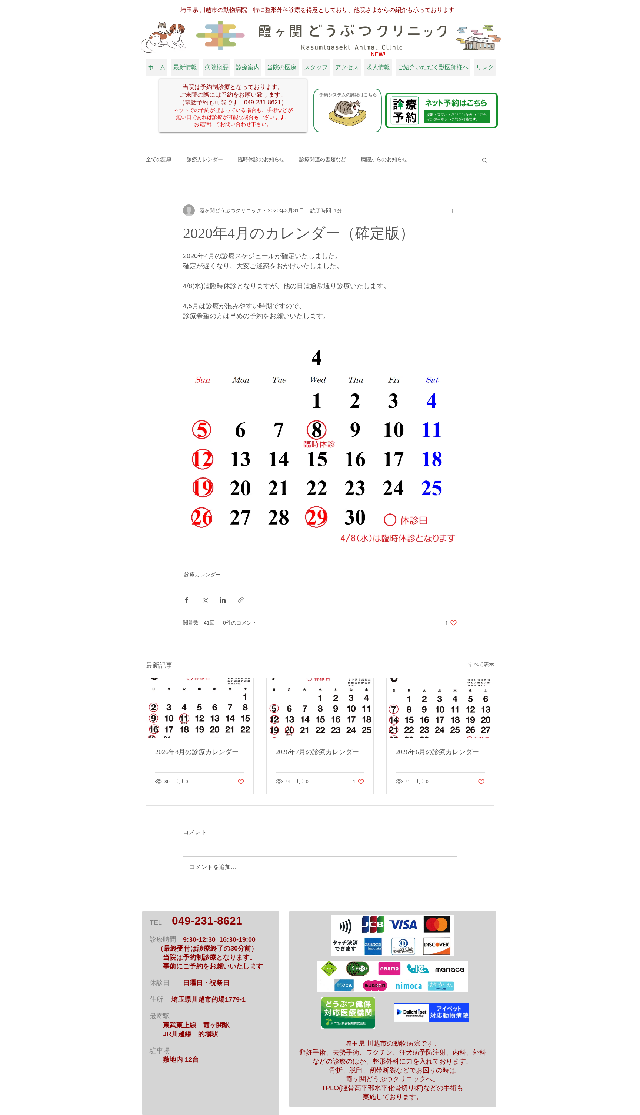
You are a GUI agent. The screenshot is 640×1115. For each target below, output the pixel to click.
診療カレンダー (205, 159)
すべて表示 (481, 664)
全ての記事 (159, 159)
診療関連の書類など (322, 159)
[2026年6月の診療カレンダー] (440, 708)
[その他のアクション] (452, 210)
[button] (484, 160)
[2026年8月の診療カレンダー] (199, 708)
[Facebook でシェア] (186, 599)
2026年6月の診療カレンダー (437, 752)
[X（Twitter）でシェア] (204, 599)
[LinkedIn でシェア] (222, 599)
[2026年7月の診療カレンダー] (320, 708)
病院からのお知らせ (384, 159)
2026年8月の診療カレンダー (197, 752)
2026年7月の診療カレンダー (317, 752)
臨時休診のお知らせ (261, 159)
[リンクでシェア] (240, 599)
